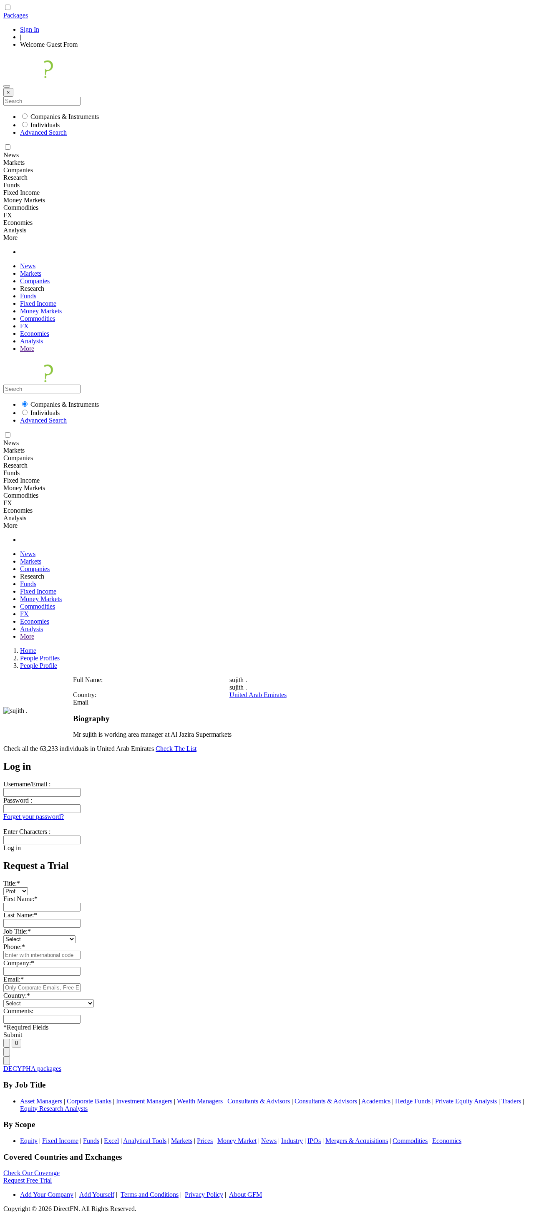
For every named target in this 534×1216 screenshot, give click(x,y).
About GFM (245, 1194)
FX (24, 326)
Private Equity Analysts (466, 1101)
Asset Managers (41, 1101)
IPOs (314, 1140)
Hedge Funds (413, 1101)
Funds (28, 296)
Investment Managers (144, 1101)
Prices (205, 1140)
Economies (34, 333)
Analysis (31, 341)
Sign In (29, 29)
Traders (511, 1101)
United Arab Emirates (258, 694)
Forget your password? (33, 816)
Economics (446, 1140)
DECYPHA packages (32, 1068)
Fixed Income (38, 303)
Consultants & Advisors (258, 1101)
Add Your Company (46, 1194)
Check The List (176, 748)
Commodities (37, 318)
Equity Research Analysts (54, 1108)
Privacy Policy (204, 1194)
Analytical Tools (144, 1140)
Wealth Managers (200, 1101)
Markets (30, 273)
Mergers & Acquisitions (356, 1140)
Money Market (237, 1140)
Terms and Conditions (150, 1194)
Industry (292, 1140)
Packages (15, 15)
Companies (35, 280)
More (27, 348)
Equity (29, 1140)
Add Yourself (96, 1194)
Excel (111, 1140)
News (27, 265)
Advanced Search (43, 132)
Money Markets (41, 311)
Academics (375, 1101)
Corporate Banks (89, 1101)
